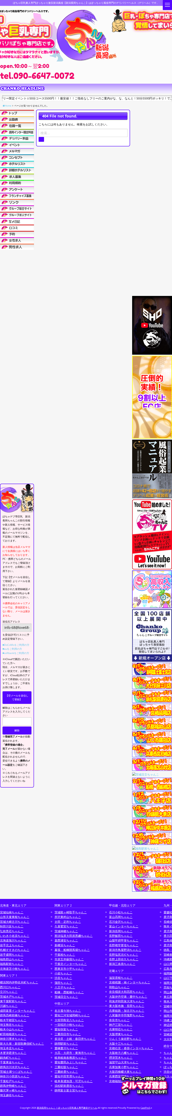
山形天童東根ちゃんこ (14, 917)
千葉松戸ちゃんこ (11, 1081)
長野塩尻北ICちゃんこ (123, 955)
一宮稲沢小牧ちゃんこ (69, 1025)
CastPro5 (145, 1107)
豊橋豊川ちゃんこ (66, 1048)
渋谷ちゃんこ (63, 978)
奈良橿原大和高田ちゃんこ (126, 992)
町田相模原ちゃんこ (13, 1034)
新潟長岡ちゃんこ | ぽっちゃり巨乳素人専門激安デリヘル (67, 1107)
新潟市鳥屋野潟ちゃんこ (125, 950)
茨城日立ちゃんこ (66, 997)
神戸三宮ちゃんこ (121, 1025)
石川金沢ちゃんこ (121, 922)
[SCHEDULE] (17, 119)
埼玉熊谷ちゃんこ (11, 1025)
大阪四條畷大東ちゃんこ (125, 1072)
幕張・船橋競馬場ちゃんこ (72, 950)
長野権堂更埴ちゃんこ (123, 945)
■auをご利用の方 (12, 649)
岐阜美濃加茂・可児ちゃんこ (74, 1081)
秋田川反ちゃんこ (11, 926)
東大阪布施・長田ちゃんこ (126, 1006)
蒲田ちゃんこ (63, 983)
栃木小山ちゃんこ (11, 1029)
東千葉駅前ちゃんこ (13, 1001)
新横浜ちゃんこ (65, 945)
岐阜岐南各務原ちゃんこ (71, 1058)
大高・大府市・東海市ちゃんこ (75, 1053)
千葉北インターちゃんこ (71, 964)
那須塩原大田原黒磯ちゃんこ (74, 936)
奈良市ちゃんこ (119, 1020)
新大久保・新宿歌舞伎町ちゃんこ (22, 1044)
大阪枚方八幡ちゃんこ (123, 1053)
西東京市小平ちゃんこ (69, 969)
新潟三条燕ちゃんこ (122, 964)
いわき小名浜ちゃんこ (14, 936)
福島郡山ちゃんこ (11, 959)
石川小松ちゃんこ (121, 912)
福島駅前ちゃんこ (11, 964)
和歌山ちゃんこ (119, 987)
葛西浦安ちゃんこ (66, 940)
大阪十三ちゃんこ (121, 1044)
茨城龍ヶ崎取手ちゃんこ (71, 912)
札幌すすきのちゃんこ (14, 950)
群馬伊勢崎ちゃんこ (13, 1086)
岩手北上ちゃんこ (11, 945)
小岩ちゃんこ (63, 973)
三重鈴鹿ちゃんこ (66, 1072)
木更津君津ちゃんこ (13, 1053)
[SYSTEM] (17, 132)
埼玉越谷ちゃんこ (11, 1095)
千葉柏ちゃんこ (65, 955)
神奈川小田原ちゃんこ (14, 1076)
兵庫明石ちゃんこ (121, 1029)
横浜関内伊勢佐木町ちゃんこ (19, 982)
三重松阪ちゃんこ (66, 1067)
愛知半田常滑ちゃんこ (69, 1076)
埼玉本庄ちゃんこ (11, 1048)
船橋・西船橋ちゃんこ (69, 992)
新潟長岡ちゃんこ (121, 931)
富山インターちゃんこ (123, 926)
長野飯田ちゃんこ (121, 936)
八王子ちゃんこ (65, 987)
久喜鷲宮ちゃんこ (66, 926)
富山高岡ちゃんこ (121, 917)
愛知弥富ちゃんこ (66, 1029)
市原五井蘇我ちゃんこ (69, 959)
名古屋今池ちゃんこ (68, 1011)
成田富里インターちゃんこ (17, 1011)
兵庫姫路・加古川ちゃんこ (126, 1011)
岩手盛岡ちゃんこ (11, 955)
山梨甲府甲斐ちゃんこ (123, 940)
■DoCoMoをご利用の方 (16, 645)
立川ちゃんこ (9, 992)
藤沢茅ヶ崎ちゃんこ (13, 1090)
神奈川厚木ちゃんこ (13, 1039)
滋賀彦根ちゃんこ (121, 978)
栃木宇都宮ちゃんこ (13, 1020)
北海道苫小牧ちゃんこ (14, 969)
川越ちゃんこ (9, 1006)
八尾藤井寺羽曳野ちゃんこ (126, 1015)
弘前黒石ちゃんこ (11, 931)
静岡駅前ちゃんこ (66, 1044)
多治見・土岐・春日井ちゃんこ (75, 1039)
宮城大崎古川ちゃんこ (14, 922)
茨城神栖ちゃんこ (66, 931)
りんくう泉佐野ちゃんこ (125, 1039)
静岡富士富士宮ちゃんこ (71, 1090)
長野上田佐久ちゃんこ (123, 959)
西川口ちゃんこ (10, 987)
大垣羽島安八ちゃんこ (69, 1020)
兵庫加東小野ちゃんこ (123, 1067)
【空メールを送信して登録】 (17, 697)
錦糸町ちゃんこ (10, 1058)
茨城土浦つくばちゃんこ (16, 1072)
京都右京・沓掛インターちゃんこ (131, 1048)
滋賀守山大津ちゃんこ (123, 1062)
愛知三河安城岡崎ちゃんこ (72, 1015)
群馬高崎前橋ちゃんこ (14, 1015)
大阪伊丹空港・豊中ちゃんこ (128, 997)
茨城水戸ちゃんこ (11, 997)
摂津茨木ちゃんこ (121, 1058)
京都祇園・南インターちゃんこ (129, 982)
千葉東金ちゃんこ (11, 1062)
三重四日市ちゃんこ (68, 1034)
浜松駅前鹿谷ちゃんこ (69, 1086)
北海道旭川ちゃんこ (13, 940)
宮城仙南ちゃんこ (11, 912)
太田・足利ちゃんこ (68, 922)
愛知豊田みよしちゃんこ (71, 1062)
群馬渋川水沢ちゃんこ (14, 1067)
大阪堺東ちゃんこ (121, 1034)
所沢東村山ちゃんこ (68, 917)
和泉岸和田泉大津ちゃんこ (126, 1001)
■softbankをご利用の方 (16, 653)
